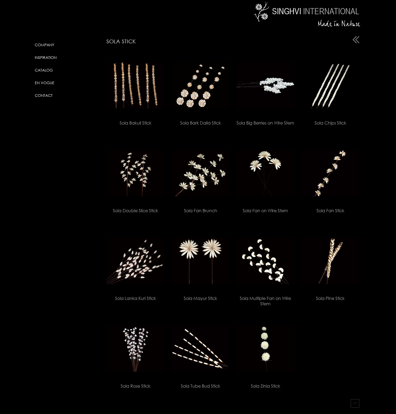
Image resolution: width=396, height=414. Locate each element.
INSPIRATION (46, 57)
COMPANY (44, 44)
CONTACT (44, 95)
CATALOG (44, 70)
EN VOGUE (44, 82)
